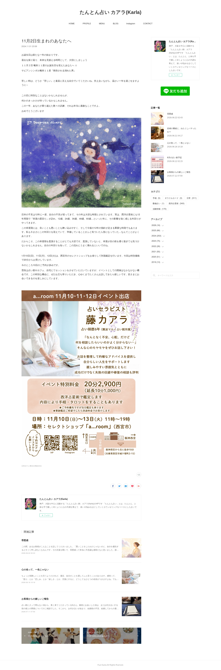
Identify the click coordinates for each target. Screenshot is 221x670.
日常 (192, 198)
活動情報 (159, 208)
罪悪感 (25, 540)
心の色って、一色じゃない (35, 569)
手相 (156, 198)
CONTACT (147, 23)
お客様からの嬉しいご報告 (35, 598)
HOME (72, 23)
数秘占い (158, 203)
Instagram (130, 23)
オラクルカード (173, 198)
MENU (102, 23)
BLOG (115, 23)
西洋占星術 (176, 203)
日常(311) (25, 466)
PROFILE (87, 23)
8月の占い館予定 (174, 157)
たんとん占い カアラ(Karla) (110, 12)
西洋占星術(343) (36, 466)
